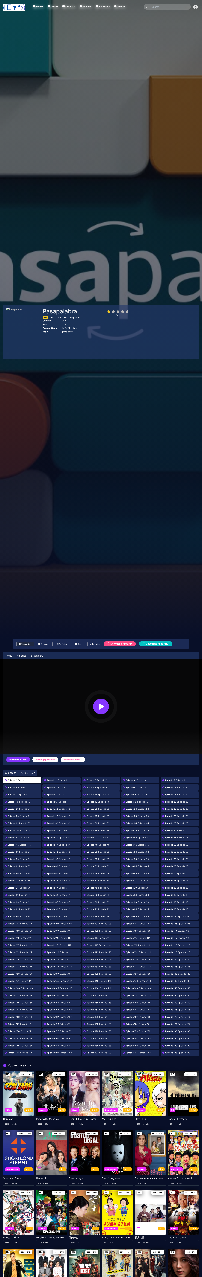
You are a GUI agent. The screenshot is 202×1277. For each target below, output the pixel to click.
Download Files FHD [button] (157, 643)
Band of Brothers (177, 1119)
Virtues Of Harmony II (180, 1178)
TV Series (104, 6)
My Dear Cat (109, 1119)
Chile (64, 320)
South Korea (110, 1110)
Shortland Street (12, 1178)
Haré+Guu (140, 1119)
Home (39, 6)
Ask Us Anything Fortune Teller (117, 1237)
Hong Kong (176, 1169)
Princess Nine (11, 1237)
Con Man (8, 1119)
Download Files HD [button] (121, 643)
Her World (41, 1178)
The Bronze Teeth (178, 1237)
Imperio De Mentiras (47, 1119)
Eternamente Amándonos (149, 1178)
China (74, 1110)
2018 (64, 324)
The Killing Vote (111, 1178)
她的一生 (73, 1237)
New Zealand (12, 1169)
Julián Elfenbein (69, 328)
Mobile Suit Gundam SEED (50, 1237)
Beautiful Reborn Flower (82, 1119)
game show (67, 331)
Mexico (42, 1110)
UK (172, 1110)
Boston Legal (76, 1178)
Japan (141, 1110)
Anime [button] (121, 6)
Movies (87, 6)
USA (8, 1110)
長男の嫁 (139, 1237)
